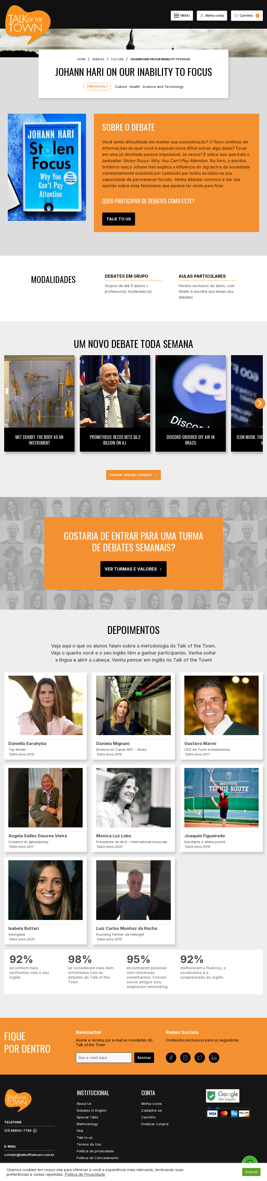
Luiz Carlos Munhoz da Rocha (126, 928)
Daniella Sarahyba (27, 743)
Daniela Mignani (112, 743)
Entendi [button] (251, 1172)
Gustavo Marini (200, 743)
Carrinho (148, 1117)
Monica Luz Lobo (113, 835)
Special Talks (87, 1117)
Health (135, 86)
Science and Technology (163, 86)
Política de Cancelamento (98, 1158)
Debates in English (92, 1110)
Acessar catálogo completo (130, 475)
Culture (121, 86)
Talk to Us (118, 218)
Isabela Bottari (23, 928)
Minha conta (151, 1103)
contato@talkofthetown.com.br (29, 1155)
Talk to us (85, 1137)
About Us (84, 1103)
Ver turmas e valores (131, 569)
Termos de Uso (89, 1144)
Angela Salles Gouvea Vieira (37, 835)
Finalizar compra (154, 1124)
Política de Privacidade (85, 1174)
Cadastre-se (151, 1110)
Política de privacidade (95, 1151)
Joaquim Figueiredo (204, 835)
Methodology (87, 1124)
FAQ (80, 1131)
